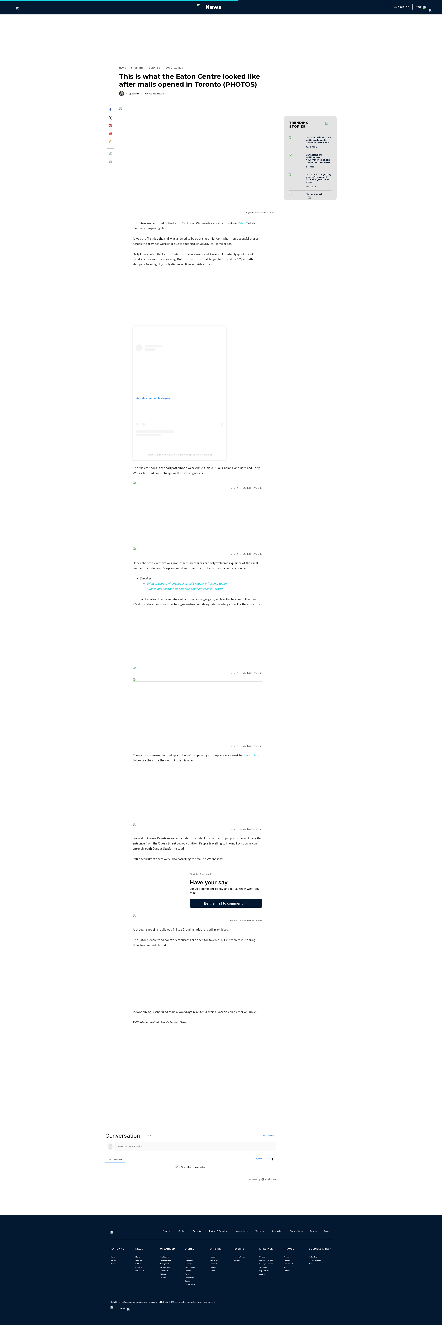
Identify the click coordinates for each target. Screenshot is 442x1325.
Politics (113, 1264)
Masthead (259, 1231)
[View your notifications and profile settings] (272, 1159)
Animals (138, 1267)
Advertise (197, 1231)
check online (251, 755)
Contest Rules (296, 1231)
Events (187, 1274)
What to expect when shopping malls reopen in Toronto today (187, 583)
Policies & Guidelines (219, 1231)
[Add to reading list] (110, 162)
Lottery (113, 1260)
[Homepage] (117, 1231)
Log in (262, 1136)
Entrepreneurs (315, 1260)
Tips (285, 1267)
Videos (287, 1271)
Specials (188, 1281)
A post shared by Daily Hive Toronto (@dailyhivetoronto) (179, 454)
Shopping (263, 1267)
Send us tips (277, 1231)
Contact (182, 1231)
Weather (138, 1260)
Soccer (212, 1271)
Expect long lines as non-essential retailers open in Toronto (185, 589)
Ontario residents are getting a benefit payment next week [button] (318, 140)
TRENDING (299, 124)
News (112, 1257)
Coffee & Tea (190, 1284)
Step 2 (243, 223)
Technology (313, 1257)
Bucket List (288, 1264)
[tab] (115, 1159)
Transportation (165, 1264)
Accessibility (242, 1231)
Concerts (237, 1260)
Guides (287, 1260)
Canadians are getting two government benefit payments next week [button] (318, 159)
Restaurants (190, 1267)
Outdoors (263, 1257)
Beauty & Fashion (266, 1264)
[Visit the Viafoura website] (268, 1179)
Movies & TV (140, 1271)
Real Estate (164, 1257)
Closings (188, 1264)
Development (165, 1260)
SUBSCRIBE (401, 7)
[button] (296, 141)
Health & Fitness (266, 1260)
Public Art (164, 1271)
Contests (262, 1274)
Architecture (165, 1267)
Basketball (214, 1260)
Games (313, 1231)
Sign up (270, 1136)
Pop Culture (264, 1271)
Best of (188, 1271)
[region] (190, 1157)
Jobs (311, 1264)
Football (213, 1267)
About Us (167, 1231)
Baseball (213, 1264)
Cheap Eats (189, 1277)
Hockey (213, 1257)
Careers (328, 1231)
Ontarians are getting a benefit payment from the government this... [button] (319, 178)
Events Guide (239, 1257)
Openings (189, 1260)
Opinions (163, 1274)
